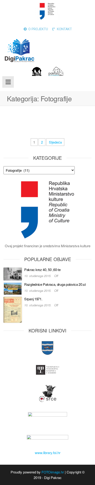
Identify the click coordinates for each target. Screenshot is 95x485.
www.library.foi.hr (47, 452)
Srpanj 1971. (33, 298)
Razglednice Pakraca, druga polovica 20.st (55, 284)
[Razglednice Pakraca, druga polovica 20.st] (12, 288)
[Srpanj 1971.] (12, 309)
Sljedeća (55, 142)
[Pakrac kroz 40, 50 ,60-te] (12, 273)
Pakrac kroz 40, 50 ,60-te (42, 269)
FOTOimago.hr (53, 472)
